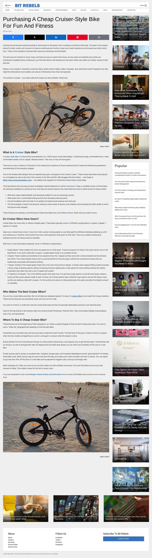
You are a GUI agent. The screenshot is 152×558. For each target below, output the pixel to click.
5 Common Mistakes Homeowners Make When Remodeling (127, 456)
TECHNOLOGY (19, 10)
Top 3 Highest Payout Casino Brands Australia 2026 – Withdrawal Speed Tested (25, 518)
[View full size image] (56, 112)
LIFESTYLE (95, 10)
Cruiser (19, 152)
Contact (11, 540)
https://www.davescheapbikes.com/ (17, 180)
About (10, 537)
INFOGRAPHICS (117, 10)
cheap (73, 180)
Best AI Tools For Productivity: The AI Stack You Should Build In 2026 (131, 290)
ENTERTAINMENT (62, 10)
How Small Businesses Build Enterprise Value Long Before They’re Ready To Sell (129, 93)
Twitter (58, 540)
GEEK (105, 10)
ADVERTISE (131, 10)
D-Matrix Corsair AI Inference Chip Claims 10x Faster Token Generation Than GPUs (129, 369)
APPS (74, 10)
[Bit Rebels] (26, 6)
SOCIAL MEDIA (34, 10)
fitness (64, 213)
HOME (7, 10)
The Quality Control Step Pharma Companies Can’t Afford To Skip (131, 123)
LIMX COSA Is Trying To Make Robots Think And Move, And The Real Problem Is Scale (129, 319)
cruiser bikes (77, 296)
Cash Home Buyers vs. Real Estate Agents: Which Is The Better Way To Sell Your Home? (130, 152)
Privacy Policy (13, 544)
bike (35, 51)
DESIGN (83, 10)
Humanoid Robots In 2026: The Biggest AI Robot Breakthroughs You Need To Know (130, 261)
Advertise (11, 542)
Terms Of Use (12, 547)
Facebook (59, 537)
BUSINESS (47, 10)
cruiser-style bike (11, 157)
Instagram (59, 544)
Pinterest (59, 542)
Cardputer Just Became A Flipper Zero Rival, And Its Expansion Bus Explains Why (125, 518)
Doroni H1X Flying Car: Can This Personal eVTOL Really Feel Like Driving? (131, 427)
